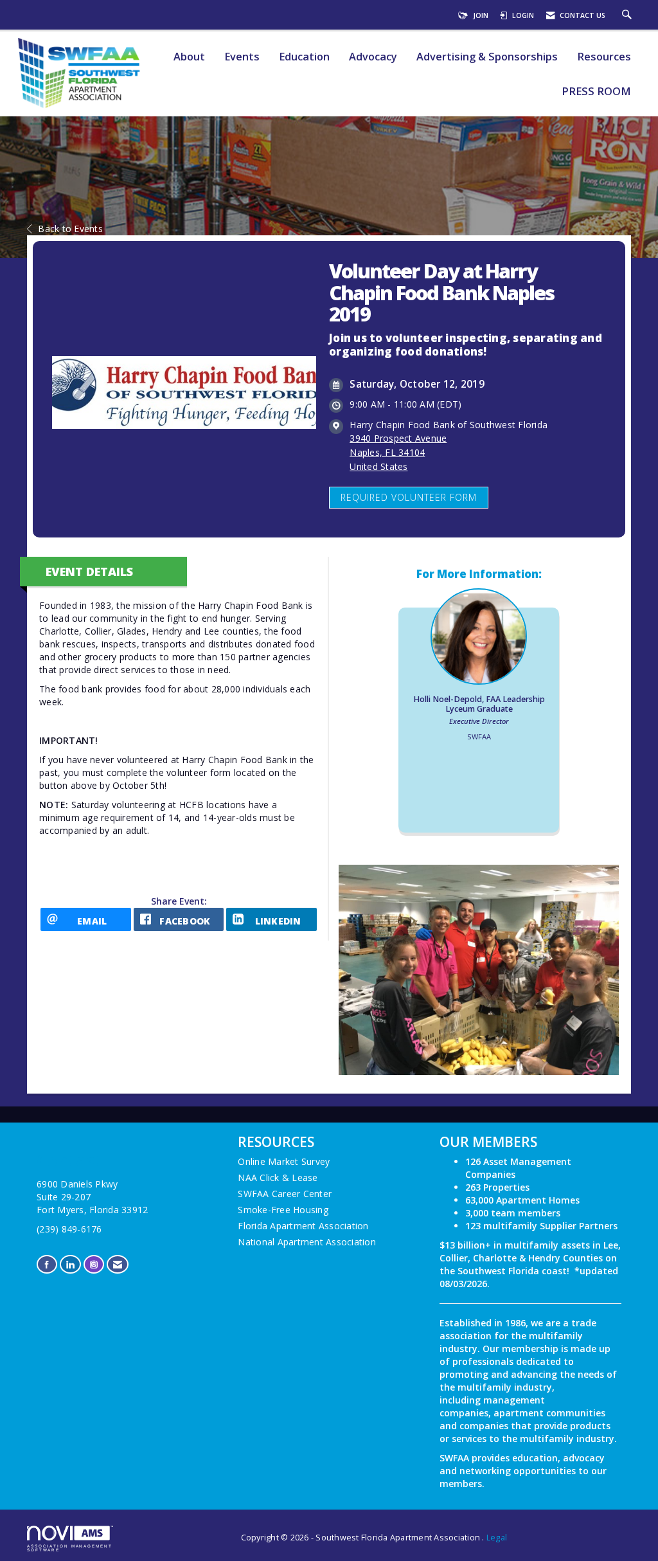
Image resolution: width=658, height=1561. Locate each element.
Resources (604, 57)
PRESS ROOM (596, 91)
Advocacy (373, 57)
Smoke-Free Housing (283, 1210)
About (189, 57)
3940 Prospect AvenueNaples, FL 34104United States (398, 452)
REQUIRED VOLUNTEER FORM (409, 497)
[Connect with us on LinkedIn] (70, 1264)
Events (242, 57)
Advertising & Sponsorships (487, 57)
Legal (496, 1537)
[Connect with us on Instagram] (94, 1264)
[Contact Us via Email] (118, 1264)
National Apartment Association (307, 1242)
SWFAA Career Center (285, 1193)
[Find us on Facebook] (47, 1264)
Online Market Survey (284, 1161)
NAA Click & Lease (277, 1177)
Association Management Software (69, 1548)
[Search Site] (628, 15)
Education (304, 57)
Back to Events (70, 228)
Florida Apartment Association (303, 1226)
